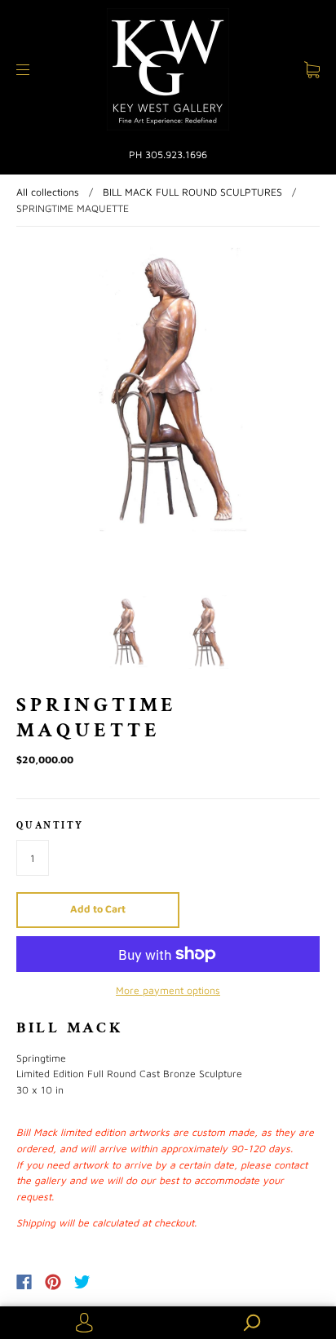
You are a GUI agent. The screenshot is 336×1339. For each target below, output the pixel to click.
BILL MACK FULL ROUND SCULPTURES (192, 192)
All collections (47, 192)
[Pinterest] (53, 1282)
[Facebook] (24, 1282)
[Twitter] (82, 1282)
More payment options (168, 990)
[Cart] (312, 70)
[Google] (116, 1282)
